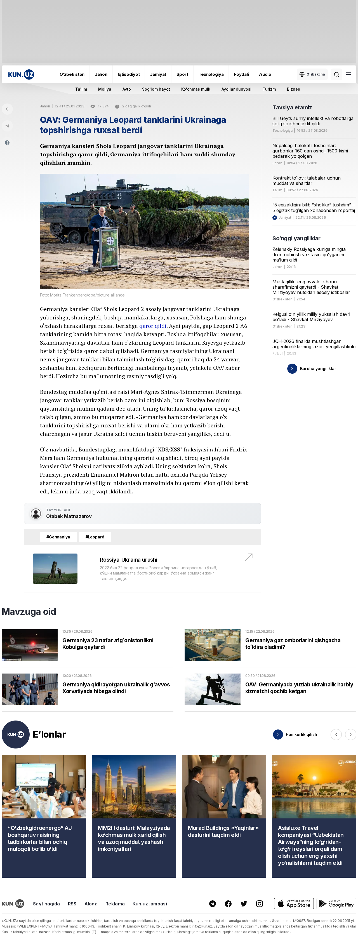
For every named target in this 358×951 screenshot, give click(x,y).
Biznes (293, 89)
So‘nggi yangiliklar (296, 238)
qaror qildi (152, 325)
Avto (127, 89)
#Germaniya (58, 537)
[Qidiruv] (336, 74)
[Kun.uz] (21, 74)
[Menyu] (348, 74)
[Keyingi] (350, 734)
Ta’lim (277, 190)
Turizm (269, 89)
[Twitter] (244, 903)
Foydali (241, 74)
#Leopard (95, 537)
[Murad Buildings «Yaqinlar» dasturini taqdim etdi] (224, 816)
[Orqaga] (7, 109)
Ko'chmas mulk (195, 89)
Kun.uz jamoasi (150, 904)
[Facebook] (7, 142)
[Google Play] (336, 903)
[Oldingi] (336, 734)
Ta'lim (81, 89)
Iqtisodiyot (129, 74)
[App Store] (294, 903)
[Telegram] (7, 125)
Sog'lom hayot (156, 89)
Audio (265, 74)
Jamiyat (158, 74)
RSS (72, 904)
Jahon (101, 74)
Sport (182, 74)
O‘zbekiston (72, 74)
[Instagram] (259, 903)
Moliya (104, 89)
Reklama (115, 904)
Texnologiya (211, 74)
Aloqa (91, 904)
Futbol (277, 354)
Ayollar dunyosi (236, 89)
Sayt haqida (46, 904)
